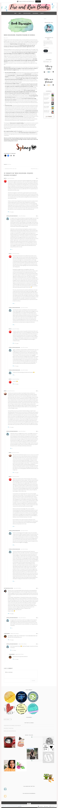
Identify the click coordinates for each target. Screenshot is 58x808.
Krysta (5, 178)
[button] (10, 697)
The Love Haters (46, 106)
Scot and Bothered (47, 93)
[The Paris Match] (53, 100)
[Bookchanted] (21, 766)
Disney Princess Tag (34, 168)
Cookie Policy (20, 806)
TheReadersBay (7, 633)
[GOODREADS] (28, 804)
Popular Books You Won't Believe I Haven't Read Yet (12, 725)
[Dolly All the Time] (53, 113)
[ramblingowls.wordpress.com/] (48, 777)
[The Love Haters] (53, 109)
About (20, 13)
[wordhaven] (48, 743)
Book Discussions (26, 13)
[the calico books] (37, 742)
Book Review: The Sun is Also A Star (10, 168)
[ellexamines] (32, 754)
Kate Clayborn (46, 99)
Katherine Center (46, 107)
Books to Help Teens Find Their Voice (10, 730)
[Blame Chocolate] (9, 742)
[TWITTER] (30, 804)
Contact (42, 13)
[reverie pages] (9, 766)
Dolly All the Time (46, 110)
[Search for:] (48, 18)
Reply (37, 178)
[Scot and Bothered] (53, 96)
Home (15, 13)
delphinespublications (8, 588)
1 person (12, 211)
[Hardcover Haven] (21, 742)
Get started (38, 1)
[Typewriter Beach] (53, 104)
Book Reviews (35, 13)
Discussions (9, 164)
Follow (46, 50)
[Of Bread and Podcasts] (48, 757)
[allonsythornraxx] (37, 765)
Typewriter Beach (46, 102)
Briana (5, 390)
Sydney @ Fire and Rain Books (12, 215)
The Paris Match (46, 98)
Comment (33, 680)
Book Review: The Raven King (8, 728)
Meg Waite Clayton (46, 103)
